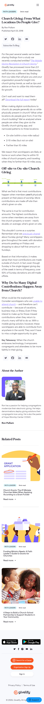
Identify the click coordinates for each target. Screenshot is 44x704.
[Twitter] (5, 39)
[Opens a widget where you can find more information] (34, 700)
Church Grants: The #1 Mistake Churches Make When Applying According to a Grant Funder (17, 492)
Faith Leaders (9, 12)
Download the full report (17, 99)
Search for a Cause (23, 660)
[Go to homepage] (20, 5)
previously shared (31, 233)
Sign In (22, 674)
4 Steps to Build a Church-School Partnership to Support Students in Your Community (19, 614)
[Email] (26, 39)
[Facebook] (12, 39)
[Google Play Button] (31, 642)
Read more (8, 499)
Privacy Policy (14, 685)
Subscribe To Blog (11, 45)
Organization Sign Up (22, 667)
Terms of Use (29, 685)
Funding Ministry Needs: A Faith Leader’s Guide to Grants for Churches (17, 553)
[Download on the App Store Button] (11, 642)
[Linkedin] (19, 39)
